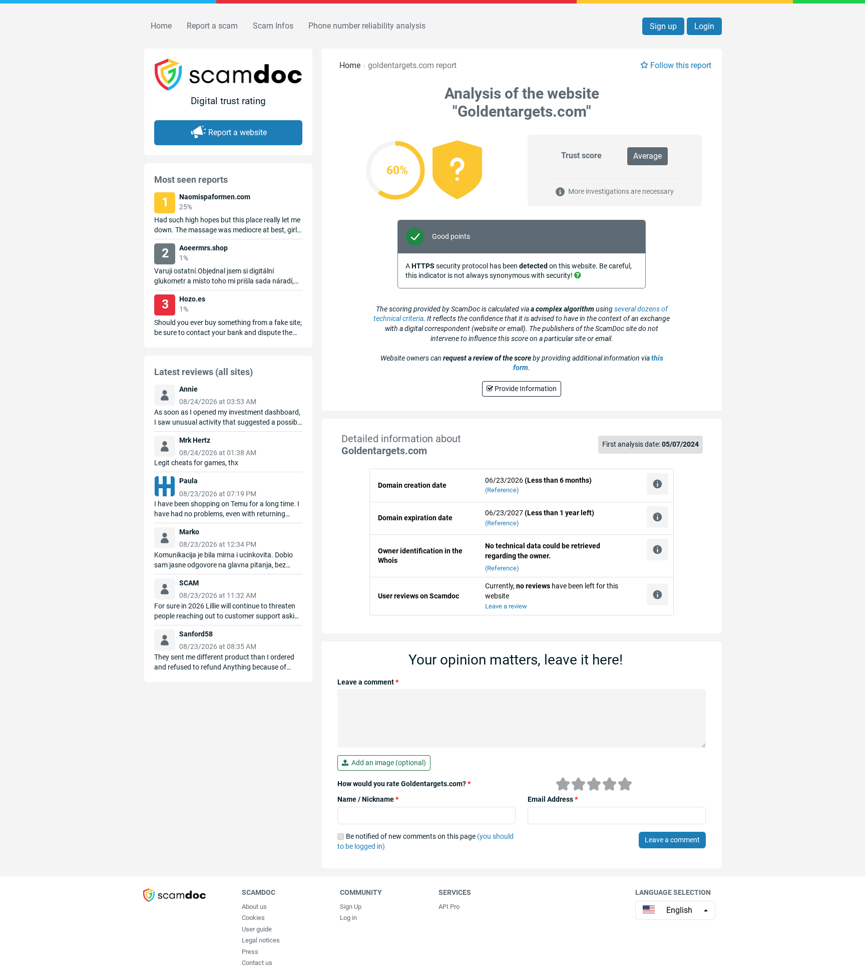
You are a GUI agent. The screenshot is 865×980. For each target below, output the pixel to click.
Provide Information (525, 389)
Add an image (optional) (387, 763)
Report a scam (212, 26)
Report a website (237, 132)
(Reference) (502, 490)
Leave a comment (367, 682)
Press (250, 951)
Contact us (257, 962)
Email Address (553, 799)
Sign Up (350, 906)
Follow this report (680, 65)
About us (254, 906)
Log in (348, 917)
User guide (257, 929)
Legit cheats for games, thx (196, 463)
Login (704, 26)
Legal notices (261, 940)
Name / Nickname (367, 799)
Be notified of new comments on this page (425, 841)
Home (161, 26)
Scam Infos (273, 26)
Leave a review (506, 606)
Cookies (253, 917)
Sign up (663, 26)
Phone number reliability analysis (366, 26)
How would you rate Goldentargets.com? (404, 784)
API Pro (449, 906)
